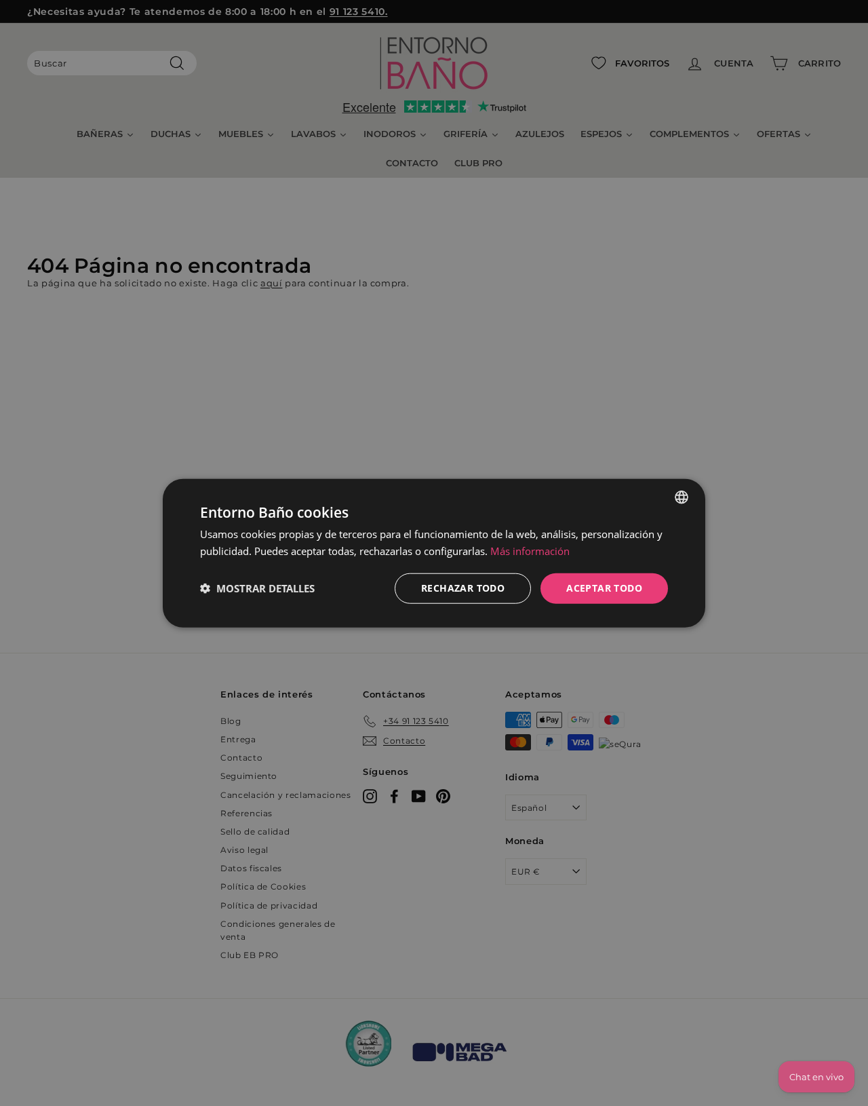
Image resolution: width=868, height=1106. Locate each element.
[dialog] (434, 553)
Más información (530, 551)
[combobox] (681, 497)
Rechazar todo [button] (463, 587)
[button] (257, 588)
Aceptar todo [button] (604, 587)
